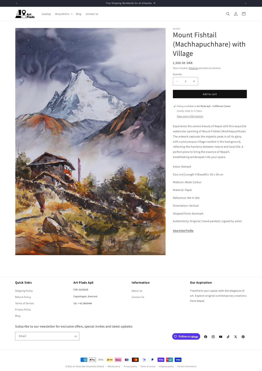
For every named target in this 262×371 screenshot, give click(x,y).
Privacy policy (130, 366)
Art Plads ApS (79, 366)
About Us (137, 290)
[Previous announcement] (16, 3)
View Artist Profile (183, 230)
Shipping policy (166, 366)
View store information (190, 116)
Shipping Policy (24, 290)
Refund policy (114, 366)
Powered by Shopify (95, 366)
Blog (17, 315)
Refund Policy (23, 297)
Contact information (186, 366)
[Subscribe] (75, 336)
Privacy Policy (23, 309)
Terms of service (147, 366)
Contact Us (138, 297)
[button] (63, 14)
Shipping (193, 68)
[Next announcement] (246, 3)
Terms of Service (24, 303)
